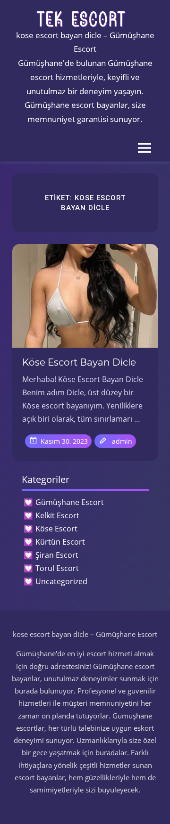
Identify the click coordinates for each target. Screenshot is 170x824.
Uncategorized (61, 581)
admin (122, 441)
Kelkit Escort (57, 515)
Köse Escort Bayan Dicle (79, 362)
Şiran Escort (56, 555)
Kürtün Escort (60, 542)
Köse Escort (56, 528)
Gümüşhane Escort (69, 502)
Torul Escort (57, 568)
